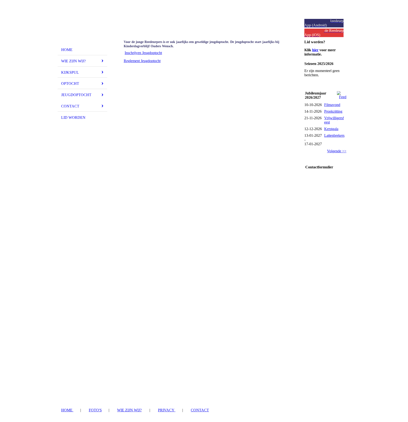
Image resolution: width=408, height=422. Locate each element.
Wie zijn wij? (73, 61)
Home (66, 50)
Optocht (70, 83)
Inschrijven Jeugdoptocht (143, 53)
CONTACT (200, 410)
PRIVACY (166, 410)
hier (315, 50)
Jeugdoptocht (76, 95)
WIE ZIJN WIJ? (129, 410)
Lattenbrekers (334, 135)
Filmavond (332, 105)
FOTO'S (95, 410)
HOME (67, 410)
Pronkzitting (333, 111)
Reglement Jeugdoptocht (142, 61)
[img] (82, 24)
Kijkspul (70, 72)
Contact (70, 106)
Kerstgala (331, 129)
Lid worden (73, 117)
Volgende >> (336, 151)
